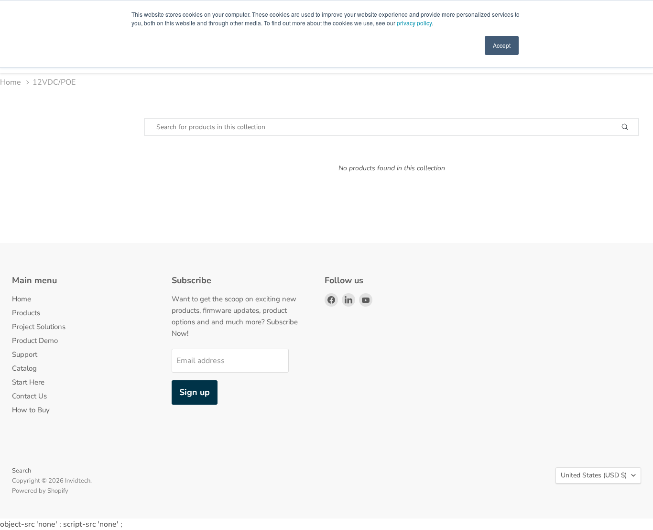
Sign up (194, 392)
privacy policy (414, 23)
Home (10, 82)
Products (26, 313)
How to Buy (31, 410)
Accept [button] (502, 45)
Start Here (28, 382)
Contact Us (29, 396)
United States (594, 475)
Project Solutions (38, 326)
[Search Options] (636, 127)
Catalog (24, 368)
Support (24, 354)
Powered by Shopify (40, 490)
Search (21, 470)
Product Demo (35, 340)
